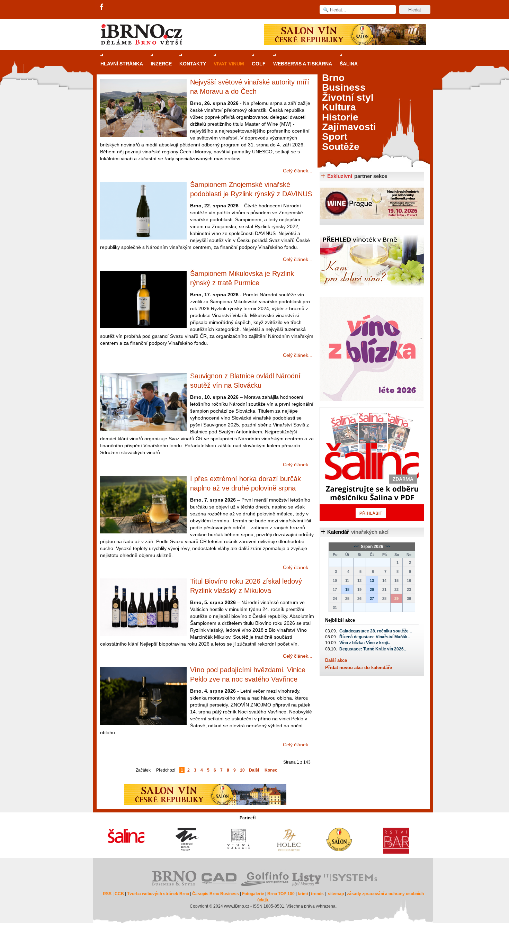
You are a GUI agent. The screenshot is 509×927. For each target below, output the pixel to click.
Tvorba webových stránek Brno (158, 893)
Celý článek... (297, 170)
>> (387, 546)
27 (372, 598)
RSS (107, 893)
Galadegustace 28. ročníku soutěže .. (375, 631)
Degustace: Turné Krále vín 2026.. (372, 649)
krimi (303, 893)
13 (372, 580)
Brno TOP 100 (281, 893)
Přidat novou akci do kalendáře (358, 667)
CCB (119, 893)
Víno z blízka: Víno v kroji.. (364, 642)
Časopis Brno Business (215, 893)
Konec (271, 770)
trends (317, 893)
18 (347, 589)
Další (254, 770)
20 (372, 589)
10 (242, 770)
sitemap (336, 893)
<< (357, 546)
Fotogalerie (253, 893)
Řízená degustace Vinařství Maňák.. (374, 636)
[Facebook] (102, 7)
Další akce (336, 660)
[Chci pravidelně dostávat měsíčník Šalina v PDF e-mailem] (372, 464)
